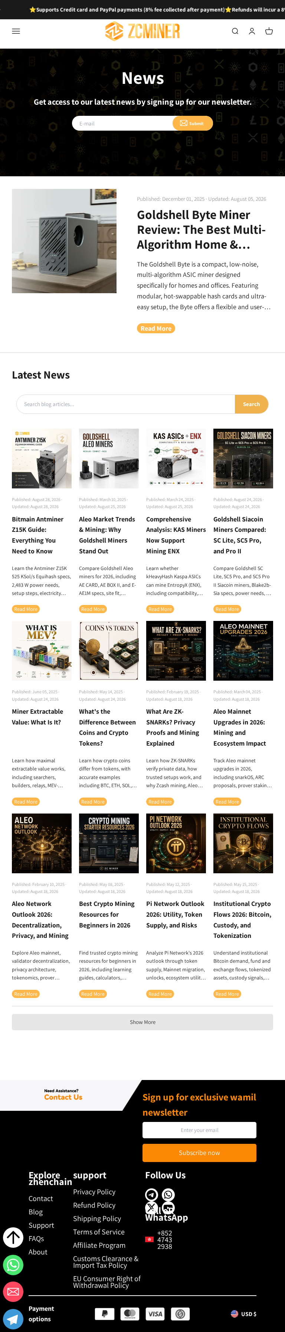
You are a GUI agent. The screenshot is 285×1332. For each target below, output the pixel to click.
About (38, 1252)
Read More (156, 328)
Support (41, 1225)
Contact (41, 1198)
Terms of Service (99, 1232)
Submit (196, 123)
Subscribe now (199, 1152)
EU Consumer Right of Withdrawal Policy (107, 1282)
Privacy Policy (94, 1192)
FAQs (36, 1238)
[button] (13, 1320)
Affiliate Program (99, 1245)
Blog (36, 1212)
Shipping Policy (97, 1218)
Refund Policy (94, 1205)
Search (251, 404)
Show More (142, 1021)
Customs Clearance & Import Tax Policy (105, 1262)
